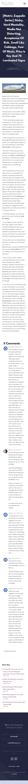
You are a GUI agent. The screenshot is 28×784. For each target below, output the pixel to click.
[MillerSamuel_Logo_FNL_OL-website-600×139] (7, 3)
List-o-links (19, 69)
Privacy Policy (12, 766)
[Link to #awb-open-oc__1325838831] (24, 4)
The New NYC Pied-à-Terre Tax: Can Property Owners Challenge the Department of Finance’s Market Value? (13, 672)
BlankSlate (14, 774)
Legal (18, 766)
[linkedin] (15, 758)
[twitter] (12, 758)
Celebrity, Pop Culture (11, 69)
